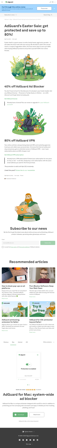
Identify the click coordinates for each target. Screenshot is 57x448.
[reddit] (37, 440)
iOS (27, 342)
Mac (13, 342)
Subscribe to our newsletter (25, 170)
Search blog (47, 15)
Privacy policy (13, 247)
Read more (36, 414)
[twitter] (27, 440)
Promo (21, 175)
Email (3, 239)
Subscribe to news (9, 15)
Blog (11, 19)
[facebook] (23, 440)
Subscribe (48, 243)
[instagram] (19, 440)
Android (20, 342)
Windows (6, 342)
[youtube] (30, 440)
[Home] (9, 2)
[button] (54, 8)
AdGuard (6, 19)
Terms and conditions (24, 247)
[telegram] (34, 440)
